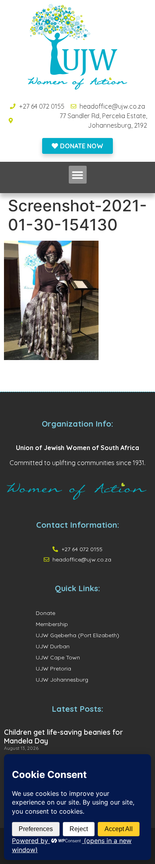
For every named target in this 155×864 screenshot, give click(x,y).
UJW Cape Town (58, 657)
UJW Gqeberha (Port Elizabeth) (77, 635)
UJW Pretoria (53, 668)
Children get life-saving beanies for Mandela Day (63, 736)
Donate (45, 613)
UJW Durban (53, 646)
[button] (78, 175)
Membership (52, 624)
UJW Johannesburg (62, 679)
